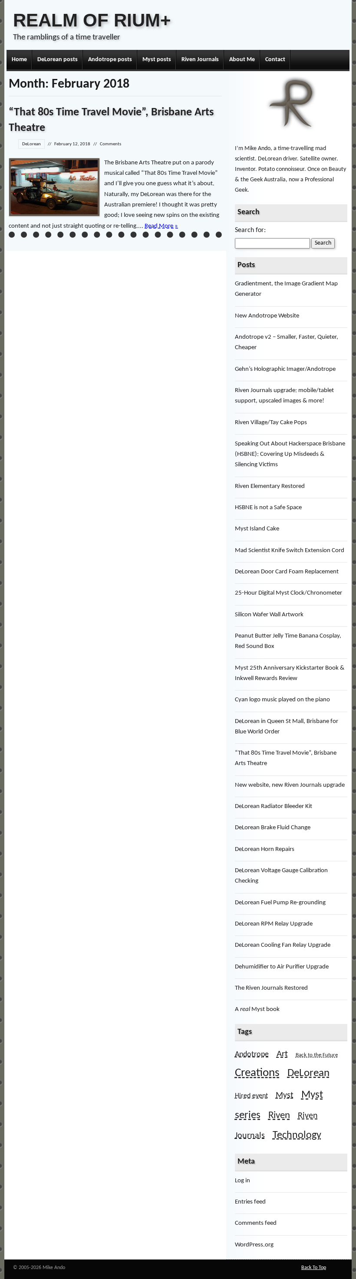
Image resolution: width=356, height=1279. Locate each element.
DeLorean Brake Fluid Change (272, 827)
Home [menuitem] (19, 59)
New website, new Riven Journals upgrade (290, 785)
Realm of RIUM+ (92, 20)
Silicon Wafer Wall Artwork (269, 615)
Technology (297, 1135)
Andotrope (252, 1054)
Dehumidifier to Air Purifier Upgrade (282, 967)
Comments (110, 144)
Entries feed (250, 1202)
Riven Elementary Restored (270, 486)
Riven (279, 1116)
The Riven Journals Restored (271, 988)
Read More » (161, 226)
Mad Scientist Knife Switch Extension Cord (289, 550)
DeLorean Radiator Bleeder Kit (273, 806)
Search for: (250, 230)
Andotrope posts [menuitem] (110, 59)
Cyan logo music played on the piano (282, 700)
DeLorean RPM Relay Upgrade (274, 924)
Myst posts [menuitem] (156, 59)
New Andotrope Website (267, 316)
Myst (284, 1095)
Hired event (251, 1096)
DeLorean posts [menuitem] (57, 59)
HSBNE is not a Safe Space (268, 507)
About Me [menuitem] (242, 59)
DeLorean (31, 144)
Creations (257, 1073)
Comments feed (256, 1223)
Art (282, 1054)
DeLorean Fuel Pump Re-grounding (280, 903)
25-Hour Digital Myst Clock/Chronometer (288, 593)
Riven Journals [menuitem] (200, 59)
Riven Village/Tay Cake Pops (271, 422)
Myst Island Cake (257, 529)
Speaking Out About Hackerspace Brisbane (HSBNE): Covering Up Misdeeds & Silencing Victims (290, 454)
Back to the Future (317, 1055)
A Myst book (257, 1009)
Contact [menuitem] (275, 59)
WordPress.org (254, 1245)
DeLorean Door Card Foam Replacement (287, 572)
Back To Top (313, 1267)
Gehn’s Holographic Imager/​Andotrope (285, 369)
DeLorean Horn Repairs (264, 849)
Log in (242, 1181)
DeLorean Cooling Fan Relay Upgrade (282, 945)
